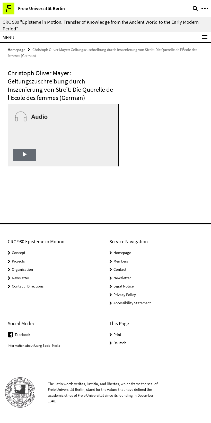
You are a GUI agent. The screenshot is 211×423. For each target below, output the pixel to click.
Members (120, 261)
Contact (119, 269)
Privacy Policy (124, 294)
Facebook (22, 334)
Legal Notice (123, 286)
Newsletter (20, 277)
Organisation (22, 269)
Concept (18, 252)
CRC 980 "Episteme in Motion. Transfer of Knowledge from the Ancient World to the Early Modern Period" (101, 25)
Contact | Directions (27, 286)
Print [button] (117, 334)
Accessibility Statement (132, 302)
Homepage (16, 49)
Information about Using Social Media (34, 345)
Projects (18, 261)
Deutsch (119, 342)
